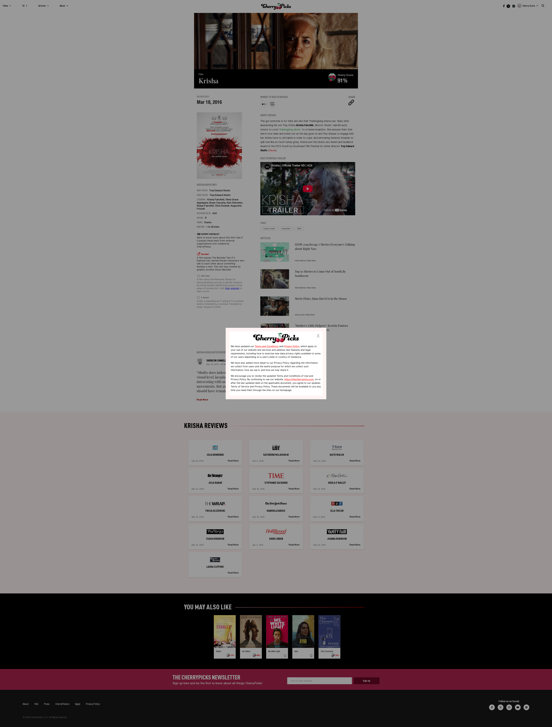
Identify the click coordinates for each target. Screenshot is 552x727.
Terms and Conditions (267, 346)
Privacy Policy (291, 346)
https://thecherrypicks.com (299, 379)
